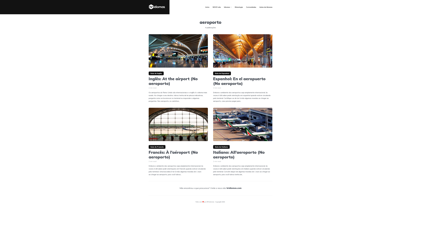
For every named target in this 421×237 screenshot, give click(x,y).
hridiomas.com (234, 188)
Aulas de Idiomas (265, 7)
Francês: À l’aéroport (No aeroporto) (173, 154)
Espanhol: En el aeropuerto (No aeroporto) (239, 81)
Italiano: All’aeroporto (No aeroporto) (239, 154)
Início (207, 7)
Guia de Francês (157, 147)
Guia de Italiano (221, 147)
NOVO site (217, 7)
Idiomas (227, 7)
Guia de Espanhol (222, 73)
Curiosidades (251, 7)
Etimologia (239, 7)
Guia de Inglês (156, 73)
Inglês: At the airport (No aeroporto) (173, 81)
